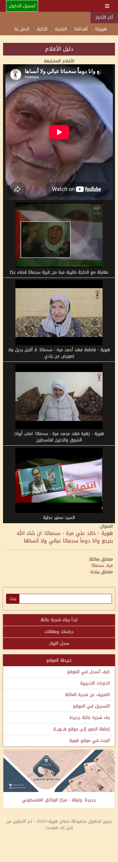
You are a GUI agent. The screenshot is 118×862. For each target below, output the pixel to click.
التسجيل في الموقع (91, 706)
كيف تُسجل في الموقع (88, 672)
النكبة (42, 29)
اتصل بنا (22, 29)
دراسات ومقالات (59, 632)
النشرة (61, 29)
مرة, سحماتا (102, 565)
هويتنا (101, 29)
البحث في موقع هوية (89, 740)
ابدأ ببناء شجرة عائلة (59, 620)
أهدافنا (81, 29)
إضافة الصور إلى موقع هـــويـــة (81, 729)
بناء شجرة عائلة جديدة (89, 718)
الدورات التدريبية (95, 683)
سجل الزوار (59, 643)
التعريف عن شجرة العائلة (87, 695)
